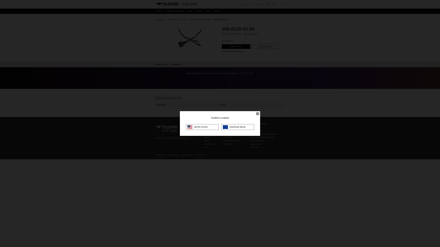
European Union (237, 127)
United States (201, 127)
